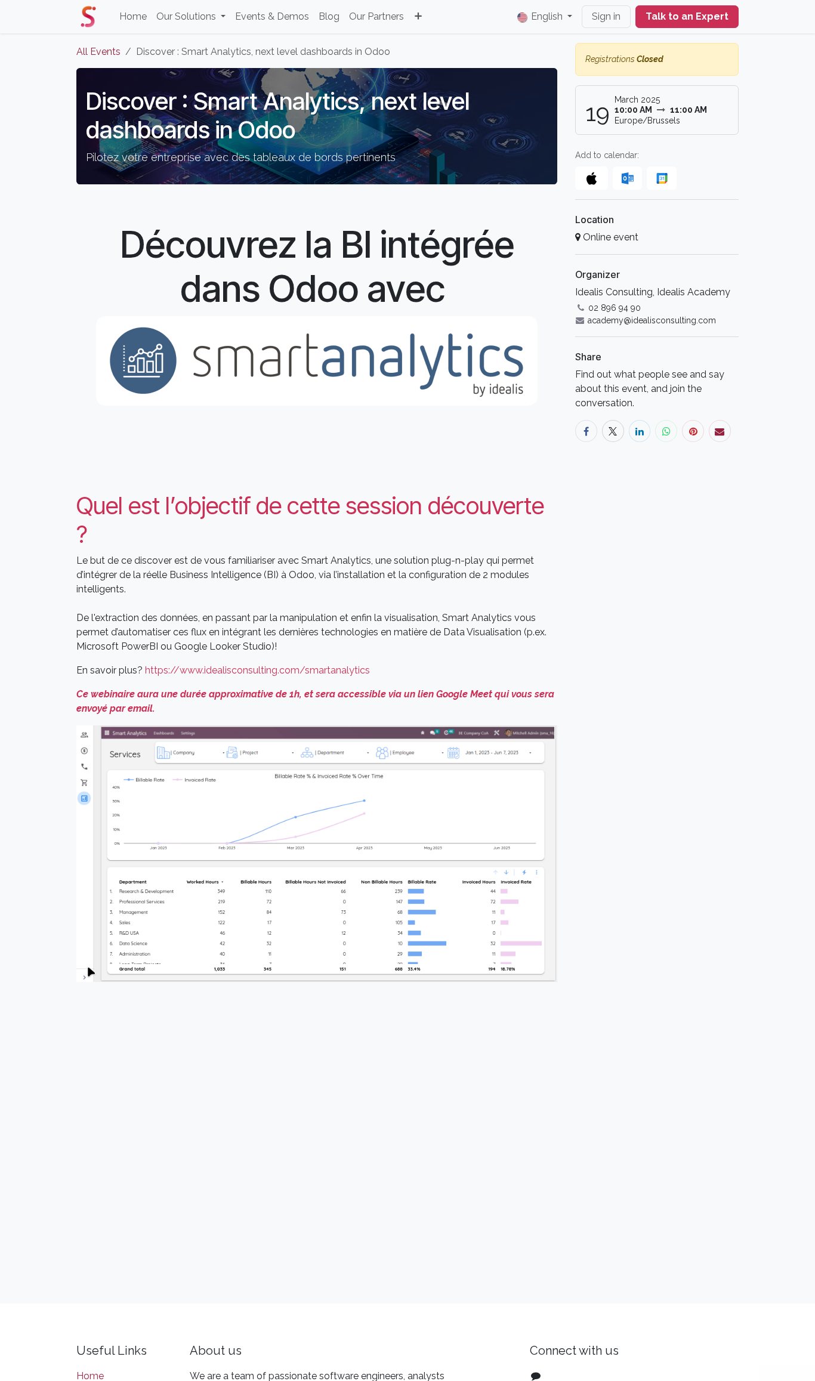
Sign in (606, 16)
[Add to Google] (661, 178)
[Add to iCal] (591, 178)
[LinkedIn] (640, 431)
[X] (613, 431)
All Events (98, 51)
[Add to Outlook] (627, 178)
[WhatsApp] (666, 431)
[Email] (720, 431)
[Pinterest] (693, 431)
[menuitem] (133, 17)
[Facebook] (586, 431)
